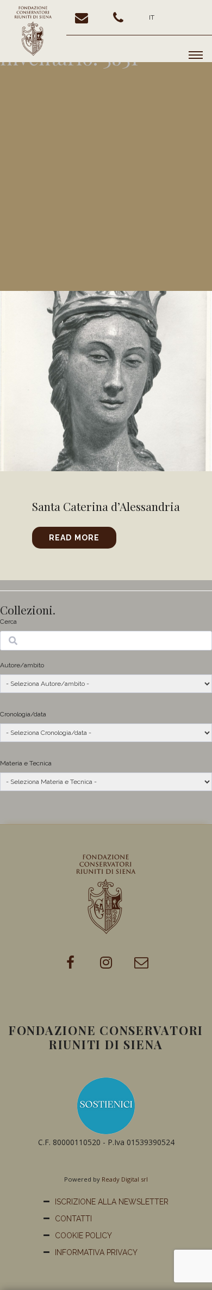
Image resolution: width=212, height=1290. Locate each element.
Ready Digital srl (125, 1179)
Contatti (73, 1218)
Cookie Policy (83, 1235)
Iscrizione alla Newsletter (112, 1201)
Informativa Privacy (96, 1252)
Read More (74, 537)
